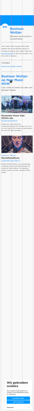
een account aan (7, 53)
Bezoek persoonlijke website (11, 66)
